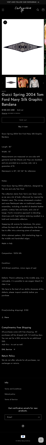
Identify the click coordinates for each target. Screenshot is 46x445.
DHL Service (7, 349)
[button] (3, 9)
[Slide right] (43, 83)
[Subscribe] (38, 417)
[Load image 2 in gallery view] (23, 82)
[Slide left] (2, 83)
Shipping (4, 113)
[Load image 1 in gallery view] (11, 82)
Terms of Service (11, 399)
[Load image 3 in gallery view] (34, 82)
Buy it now (23, 126)
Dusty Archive (26, 441)
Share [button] (6, 317)
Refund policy (10, 394)
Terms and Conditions (13, 389)
